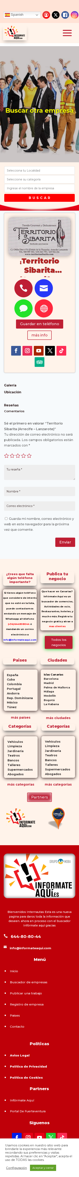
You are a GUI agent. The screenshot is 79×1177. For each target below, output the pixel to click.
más (11, 784)
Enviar (65, 542)
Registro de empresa (27, 1004)
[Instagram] (74, 15)
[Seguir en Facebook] (16, 351)
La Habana (50, 704)
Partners (39, 797)
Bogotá (48, 700)
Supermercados (18, 769)
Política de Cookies (26, 1077)
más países (20, 717)
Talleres (12, 765)
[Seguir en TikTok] (61, 351)
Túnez (10, 707)
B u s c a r (39, 198)
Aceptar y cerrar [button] (43, 1167)
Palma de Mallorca (55, 687)
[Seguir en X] (50, 351)
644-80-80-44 (26, 936)
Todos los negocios (58, 642)
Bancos (11, 760)
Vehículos (13, 741)
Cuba (9, 679)
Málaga (47, 691)
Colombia (13, 684)
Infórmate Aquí (22, 1100)
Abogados (13, 774)
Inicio (14, 971)
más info (39, 335)
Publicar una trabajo (26, 993)
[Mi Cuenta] (46, 15)
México (11, 702)
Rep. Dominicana (18, 698)
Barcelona (50, 679)
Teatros (11, 755)
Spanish (16, 15)
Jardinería (13, 751)
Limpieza (13, 746)
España (11, 675)
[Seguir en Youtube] (39, 351)
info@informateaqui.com (19, 639)
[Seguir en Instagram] (27, 351)
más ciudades (58, 718)
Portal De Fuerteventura (28, 1111)
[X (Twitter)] (56, 15)
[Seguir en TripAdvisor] (39, 362)
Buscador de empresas (28, 982)
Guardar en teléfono (39, 324)
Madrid (47, 683)
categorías (24, 784)
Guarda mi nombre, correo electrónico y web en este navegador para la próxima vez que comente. (39, 524)
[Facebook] (65, 15)
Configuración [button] (16, 1168)
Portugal (12, 688)
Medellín (48, 695)
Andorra (12, 693)
